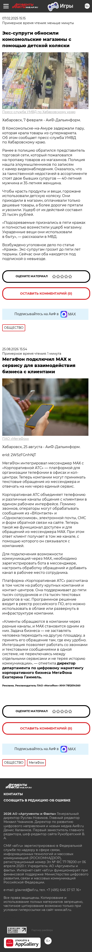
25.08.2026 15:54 (14, 349)
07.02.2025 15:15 (14, 18)
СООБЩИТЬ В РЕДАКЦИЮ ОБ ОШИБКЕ (37, 800)
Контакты (13, 794)
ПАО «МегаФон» (15, 439)
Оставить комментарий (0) (46, 293)
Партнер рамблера (42, 930)
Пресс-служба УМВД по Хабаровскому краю (38, 112)
